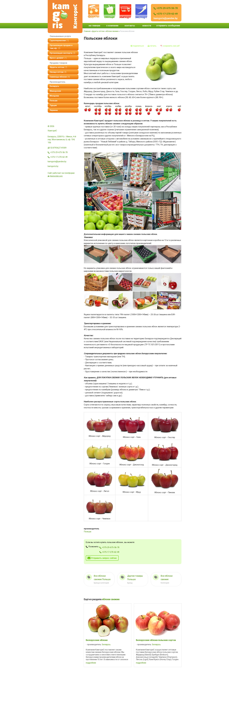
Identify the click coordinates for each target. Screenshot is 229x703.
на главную (94, 25)
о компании (112, 25)
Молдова (54, 96)
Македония (55, 91)
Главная (87, 31)
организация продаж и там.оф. (61, 46)
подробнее (91, 663)
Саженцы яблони (59, 77)
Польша (53, 100)
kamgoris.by (53, 166)
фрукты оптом (58, 67)
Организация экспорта (62, 53)
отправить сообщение (168, 25)
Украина (54, 110)
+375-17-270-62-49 (167, 13)
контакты (130, 25)
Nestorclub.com (56, 176)
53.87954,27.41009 (58, 148)
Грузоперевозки (59, 40)
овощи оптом (58, 72)
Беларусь (54, 86)
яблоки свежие (112, 31)
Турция (53, 105)
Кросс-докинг (58, 58)
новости (146, 25)
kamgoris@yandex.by (166, 18)
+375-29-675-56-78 (167, 8)
